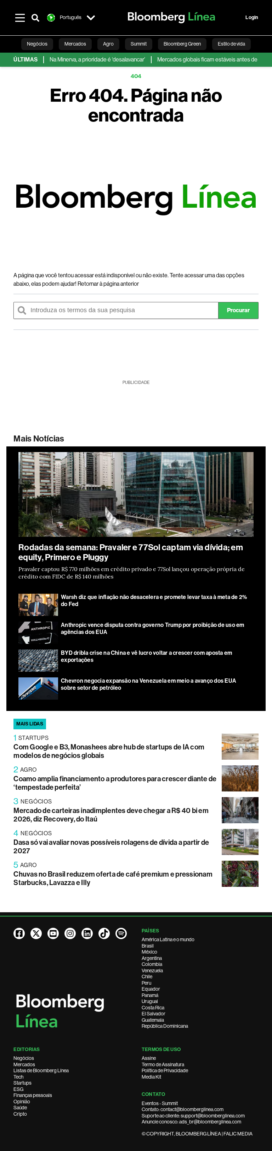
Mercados (24, 1064)
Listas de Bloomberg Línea (41, 1070)
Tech (18, 1077)
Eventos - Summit (160, 1103)
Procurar (238, 310)
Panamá (150, 995)
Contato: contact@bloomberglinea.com (182, 1109)
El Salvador (153, 1013)
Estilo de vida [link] (231, 44)
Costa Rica (153, 1007)
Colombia (152, 964)
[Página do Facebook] (19, 933)
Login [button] (251, 17)
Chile (147, 976)
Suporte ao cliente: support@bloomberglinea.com (193, 1116)
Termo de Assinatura (163, 1064)
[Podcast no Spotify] (121, 933)
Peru (146, 983)
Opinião (21, 1101)
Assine (149, 1058)
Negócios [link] (37, 44)
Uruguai (150, 1001)
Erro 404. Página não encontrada (136, 105)
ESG (18, 1089)
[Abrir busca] (35, 18)
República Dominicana (165, 1026)
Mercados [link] (75, 44)
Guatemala (153, 1020)
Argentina (152, 958)
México (149, 952)
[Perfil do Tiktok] (104, 933)
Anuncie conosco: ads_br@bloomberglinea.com (191, 1122)
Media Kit (151, 1077)
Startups (22, 1083)
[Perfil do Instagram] (70, 933)
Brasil (148, 946)
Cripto (20, 1114)
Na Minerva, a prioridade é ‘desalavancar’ (86, 59)
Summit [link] (139, 44)
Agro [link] (108, 44)
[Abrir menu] (19, 18)
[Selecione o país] (90, 18)
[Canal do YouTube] (53, 933)
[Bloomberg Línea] (135, 199)
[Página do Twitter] (36, 933)
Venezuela (152, 970)
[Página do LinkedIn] (87, 933)
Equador (151, 989)
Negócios (23, 1058)
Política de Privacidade (165, 1070)
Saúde (20, 1107)
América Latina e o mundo (168, 939)
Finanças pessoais (32, 1095)
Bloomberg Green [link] (182, 44)
